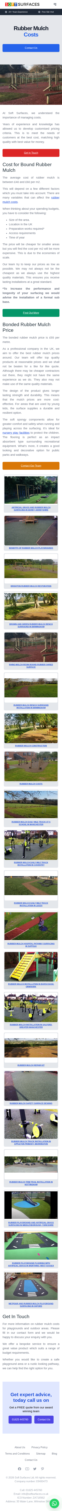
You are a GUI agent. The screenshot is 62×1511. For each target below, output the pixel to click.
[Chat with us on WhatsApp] (54, 1503)
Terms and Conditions (17, 1453)
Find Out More (31, 312)
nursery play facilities (16, 432)
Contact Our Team (31, 465)
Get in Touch (31, 152)
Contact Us (31, 48)
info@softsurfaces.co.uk (34, 1494)
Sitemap (40, 1453)
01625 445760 (20, 1419)
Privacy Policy (39, 1447)
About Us (20, 1447)
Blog (54, 1453)
